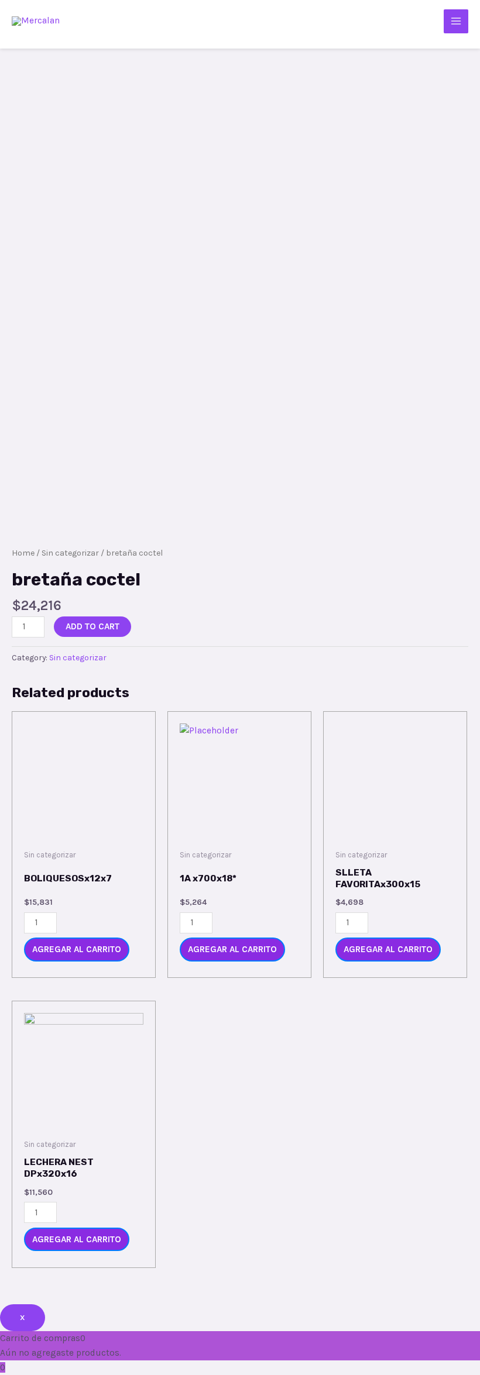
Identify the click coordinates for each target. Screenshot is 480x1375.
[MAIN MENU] (456, 21)
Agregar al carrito (76, 949)
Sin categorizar (70, 553)
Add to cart (92, 626)
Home (23, 553)
